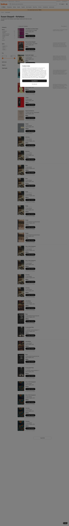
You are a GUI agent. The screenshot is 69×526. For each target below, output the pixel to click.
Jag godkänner (34, 80)
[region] (34, 75)
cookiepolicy (42, 77)
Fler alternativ (34, 84)
